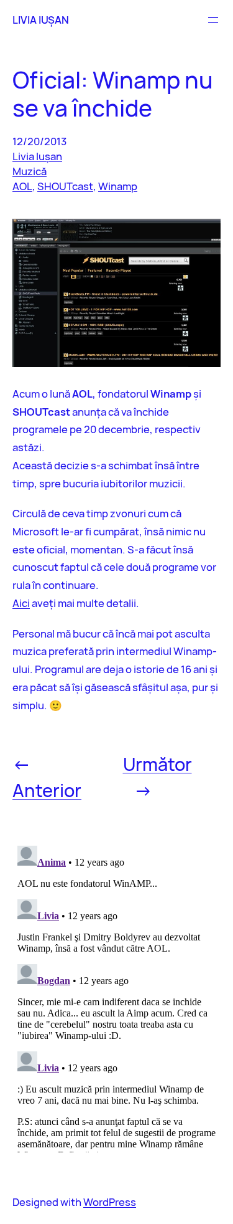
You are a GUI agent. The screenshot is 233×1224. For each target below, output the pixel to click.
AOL (22, 186)
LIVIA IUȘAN (40, 19)
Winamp (117, 186)
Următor (157, 764)
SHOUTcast (65, 186)
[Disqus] (116, 996)
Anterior (46, 790)
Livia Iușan (37, 156)
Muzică (29, 171)
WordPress (109, 1202)
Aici (21, 603)
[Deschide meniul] (213, 19)
